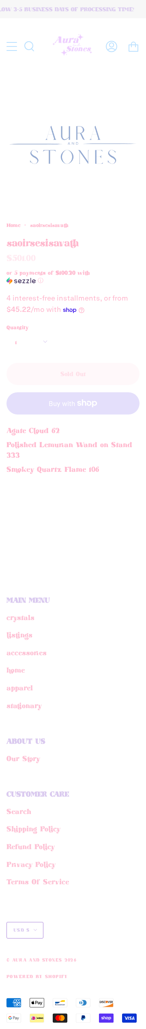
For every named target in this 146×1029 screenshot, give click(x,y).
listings (19, 634)
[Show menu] (12, 46)
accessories (26, 652)
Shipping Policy (33, 828)
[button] (58, 276)
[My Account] (111, 46)
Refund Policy (30, 846)
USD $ (21, 930)
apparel (19, 687)
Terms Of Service (37, 881)
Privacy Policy (31, 864)
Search (18, 811)
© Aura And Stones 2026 (41, 960)
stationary (24, 705)
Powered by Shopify (37, 976)
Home (13, 225)
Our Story (23, 758)
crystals (20, 617)
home (15, 670)
